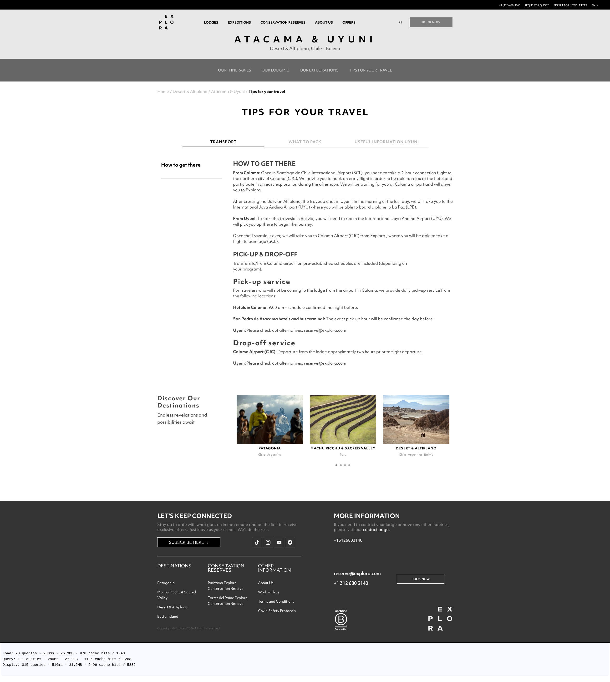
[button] (336, 465)
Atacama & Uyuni (228, 91)
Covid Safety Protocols (277, 610)
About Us (265, 582)
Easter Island (167, 616)
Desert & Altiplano (190, 91)
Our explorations (319, 70)
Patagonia (166, 582)
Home (163, 91)
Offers (349, 22)
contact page (376, 529)
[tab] (191, 172)
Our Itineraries (234, 70)
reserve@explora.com (357, 573)
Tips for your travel (370, 70)
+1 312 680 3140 (351, 583)
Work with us (268, 592)
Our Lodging (275, 70)
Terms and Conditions (276, 601)
